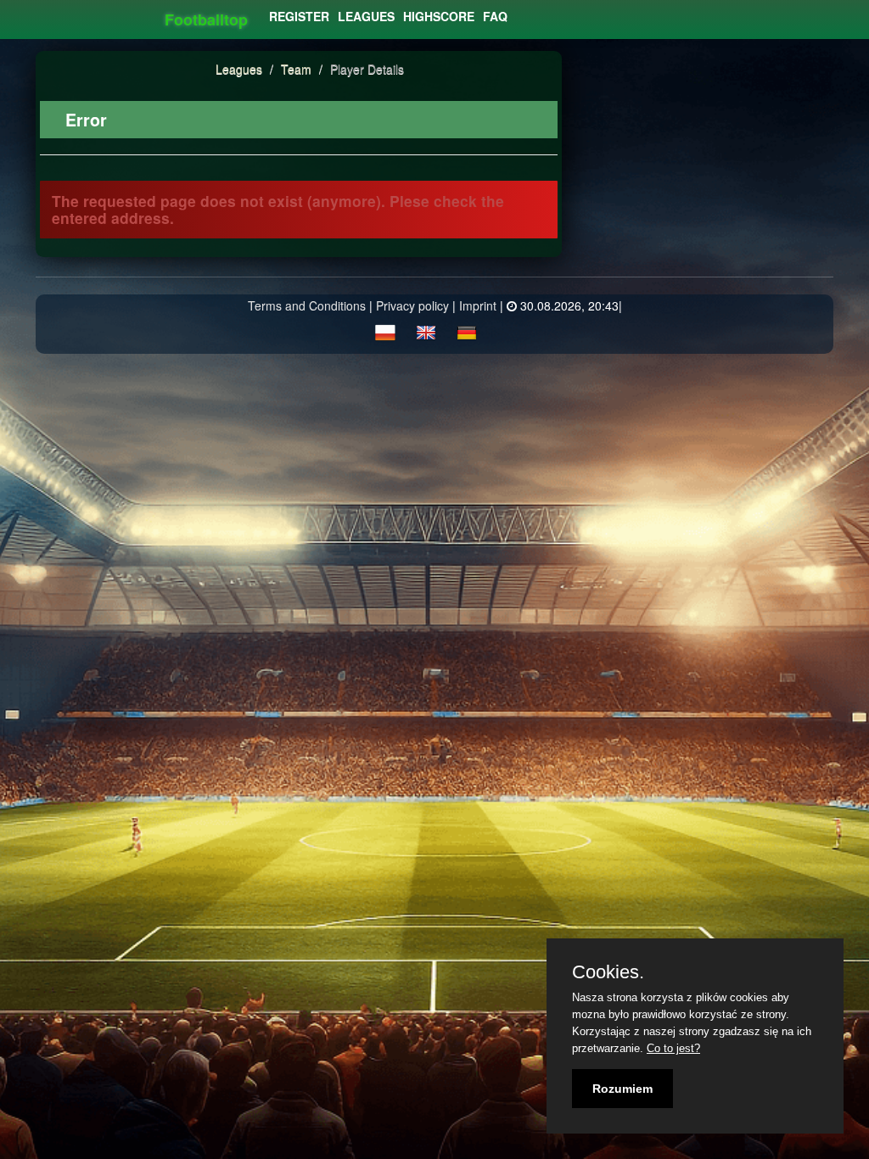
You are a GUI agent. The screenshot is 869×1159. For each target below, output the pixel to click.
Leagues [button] (366, 16)
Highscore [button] (438, 16)
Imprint (477, 305)
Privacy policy (412, 305)
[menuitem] (299, 16)
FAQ (495, 16)
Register (299, 16)
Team (298, 68)
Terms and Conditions (307, 305)
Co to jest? (673, 1048)
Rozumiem (622, 1088)
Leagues (239, 68)
